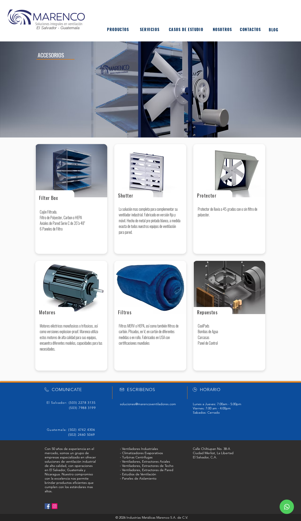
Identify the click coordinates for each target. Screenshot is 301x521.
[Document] (287, 507)
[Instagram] (54, 506)
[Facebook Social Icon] (47, 506)
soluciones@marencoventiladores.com (148, 404)
